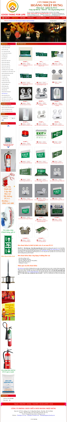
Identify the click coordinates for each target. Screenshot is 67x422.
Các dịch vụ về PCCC (41, 17)
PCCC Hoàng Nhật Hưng (33, 271)
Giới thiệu (22, 17)
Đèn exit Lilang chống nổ (41, 241)
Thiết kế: (34, 419)
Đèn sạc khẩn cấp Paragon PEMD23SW (25, 199)
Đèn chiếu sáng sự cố (55, 249)
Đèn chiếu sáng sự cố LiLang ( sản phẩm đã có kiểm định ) (41, 221)
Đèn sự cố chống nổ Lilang (57, 220)
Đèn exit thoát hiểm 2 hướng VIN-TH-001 (41, 181)
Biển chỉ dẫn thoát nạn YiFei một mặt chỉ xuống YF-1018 (41, 65)
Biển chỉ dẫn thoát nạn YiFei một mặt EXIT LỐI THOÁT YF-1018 (41, 84)
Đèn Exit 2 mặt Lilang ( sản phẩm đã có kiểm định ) (26, 65)
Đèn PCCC (57, 83)
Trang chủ (6, 17)
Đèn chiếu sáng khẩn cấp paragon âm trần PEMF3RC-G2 (41, 200)
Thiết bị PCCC (15, 17)
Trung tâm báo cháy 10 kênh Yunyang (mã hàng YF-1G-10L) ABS (8, 145)
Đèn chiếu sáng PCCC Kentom (25, 104)
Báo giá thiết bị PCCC (54, 17)
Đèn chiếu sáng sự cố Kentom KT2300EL (57, 105)
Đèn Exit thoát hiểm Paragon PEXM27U (26, 218)
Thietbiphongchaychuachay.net (47, 415)
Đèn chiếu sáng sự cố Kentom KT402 (41, 125)
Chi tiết (28, 63)
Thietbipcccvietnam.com (33, 415)
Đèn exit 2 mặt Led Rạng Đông (41, 143)
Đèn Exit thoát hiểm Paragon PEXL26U (57, 199)
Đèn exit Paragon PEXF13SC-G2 (57, 162)
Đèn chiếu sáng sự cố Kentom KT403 (57, 125)
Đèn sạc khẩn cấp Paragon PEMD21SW (57, 180)
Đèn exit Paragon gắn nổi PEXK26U (41, 162)
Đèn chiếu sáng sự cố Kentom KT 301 (25, 125)
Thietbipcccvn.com (21, 415)
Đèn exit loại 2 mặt (57, 143)
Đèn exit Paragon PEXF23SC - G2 (25, 180)
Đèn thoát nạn (45, 250)
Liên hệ (63, 17)
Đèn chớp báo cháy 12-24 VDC (25, 144)
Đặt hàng (24, 63)
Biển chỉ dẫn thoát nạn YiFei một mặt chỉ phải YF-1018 (25, 84)
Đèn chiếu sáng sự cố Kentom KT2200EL (41, 105)
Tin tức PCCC (30, 17)
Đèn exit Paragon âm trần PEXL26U (25, 162)
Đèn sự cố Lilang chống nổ (25, 241)
